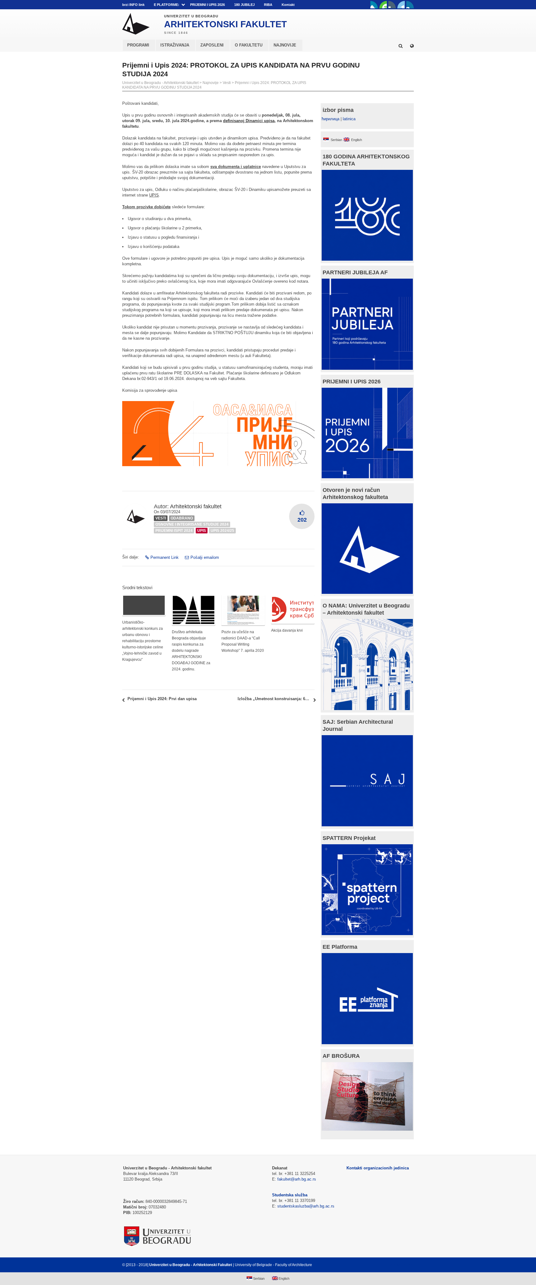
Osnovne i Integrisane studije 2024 (192, 524)
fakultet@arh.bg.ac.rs (296, 1179)
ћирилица (330, 119)
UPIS (154, 195)
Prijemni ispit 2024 (174, 530)
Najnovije (211, 83)
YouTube (383, 4)
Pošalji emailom (204, 557)
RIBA (268, 5)
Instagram (410, 4)
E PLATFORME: (166, 5)
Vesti (227, 83)
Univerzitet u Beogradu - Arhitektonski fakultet (160, 83)
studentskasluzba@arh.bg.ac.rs (305, 1206)
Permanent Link (164, 557)
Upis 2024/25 (222, 530)
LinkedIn (401, 4)
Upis (201, 530)
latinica (349, 119)
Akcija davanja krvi (287, 630)
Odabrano (182, 518)
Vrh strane (398, 1265)
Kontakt (288, 5)
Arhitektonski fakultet (195, 506)
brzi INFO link (133, 5)
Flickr (392, 4)
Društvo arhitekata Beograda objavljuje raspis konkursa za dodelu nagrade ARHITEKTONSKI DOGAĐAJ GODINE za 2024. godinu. (191, 650)
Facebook (374, 4)
